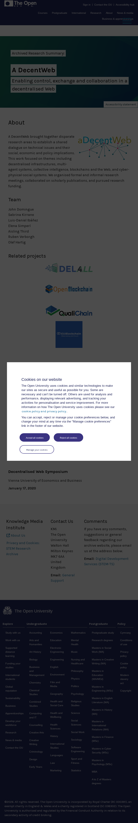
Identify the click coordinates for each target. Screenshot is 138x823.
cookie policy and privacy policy (44, 411)
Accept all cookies (34, 438)
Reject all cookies (68, 438)
